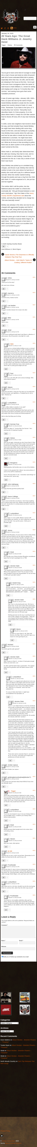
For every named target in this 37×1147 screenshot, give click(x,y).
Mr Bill (10, 851)
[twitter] (2, 28)
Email (21, 940)
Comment (4, 925)
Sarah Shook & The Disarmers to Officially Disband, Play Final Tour (18, 256)
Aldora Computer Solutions (13, 1143)
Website (3, 946)
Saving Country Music (8, 1141)
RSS (15, 28)
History (10, 45)
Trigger (3, 45)
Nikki (12, 344)
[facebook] (5, 28)
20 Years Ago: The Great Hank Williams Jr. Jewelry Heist (16, 39)
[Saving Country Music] (11, 23)
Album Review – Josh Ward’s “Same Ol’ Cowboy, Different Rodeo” (20, 261)
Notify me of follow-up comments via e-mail (16, 956)
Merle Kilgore (17, 249)
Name (3, 940)
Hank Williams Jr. (6, 249)
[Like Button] (3, 246)
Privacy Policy (5, 1131)
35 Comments (18, 45)
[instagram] (8, 28)
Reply (34, 277)
